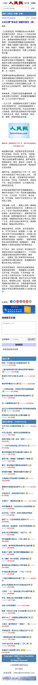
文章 (21, 14)
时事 (16, 14)
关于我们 (19, 669)
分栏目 (10, 14)
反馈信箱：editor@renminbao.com (19, 673)
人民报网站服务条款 (19, 665)
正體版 (33, 3)
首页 (4, 14)
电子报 (26, 3)
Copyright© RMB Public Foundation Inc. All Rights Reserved (19, 658)
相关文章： (6, 359)
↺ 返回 (5, 3)
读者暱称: (6, 339)
